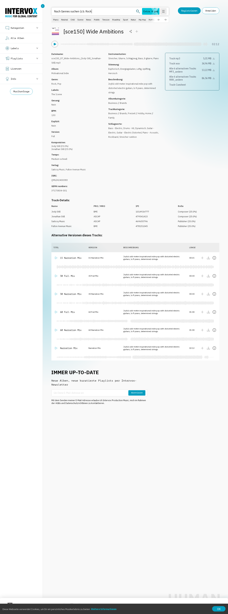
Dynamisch (140, 128)
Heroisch (112, 73)
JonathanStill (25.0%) (62, 149)
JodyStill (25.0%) (59, 146)
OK (219, 609)
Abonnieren (137, 393)
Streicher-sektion (128, 137)
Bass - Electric (115, 128)
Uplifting (146, 69)
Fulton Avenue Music (76, 169)
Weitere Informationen (104, 609)
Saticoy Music (58, 169)
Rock (53, 83)
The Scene (56, 94)
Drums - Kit (128, 128)
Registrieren (189, 10)
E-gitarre (148, 58)
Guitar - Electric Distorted (129, 132)
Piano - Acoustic (150, 132)
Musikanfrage (21, 91)
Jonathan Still (58, 216)
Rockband (113, 137)
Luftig (139, 69)
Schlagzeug (131, 58)
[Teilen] (131, 31)
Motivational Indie (60, 73)
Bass (140, 58)
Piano (156, 58)
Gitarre (121, 58)
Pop (59, 83)
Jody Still (55, 211)
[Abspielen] (54, 44)
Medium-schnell (59, 159)
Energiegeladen (128, 69)
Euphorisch (113, 69)
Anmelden (210, 10)
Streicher (112, 58)
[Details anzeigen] (214, 258)
